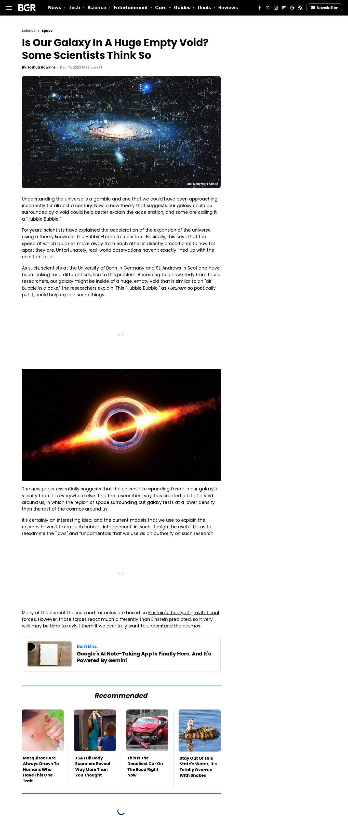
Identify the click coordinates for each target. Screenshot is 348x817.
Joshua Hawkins (41, 67)
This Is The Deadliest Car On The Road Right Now (145, 766)
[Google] (292, 8)
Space (47, 31)
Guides (182, 7)
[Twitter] (268, 8)
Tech (74, 7)
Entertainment (131, 7)
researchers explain (91, 288)
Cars (160, 7)
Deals (204, 7)
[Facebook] (260, 8)
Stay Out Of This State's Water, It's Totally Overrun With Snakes (198, 767)
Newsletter (327, 7)
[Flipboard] (284, 8)
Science (97, 7)
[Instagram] (276, 8)
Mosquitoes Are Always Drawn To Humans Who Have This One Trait (41, 769)
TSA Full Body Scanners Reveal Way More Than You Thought (92, 766)
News (54, 7)
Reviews (228, 7)
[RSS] (300, 8)
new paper (43, 489)
